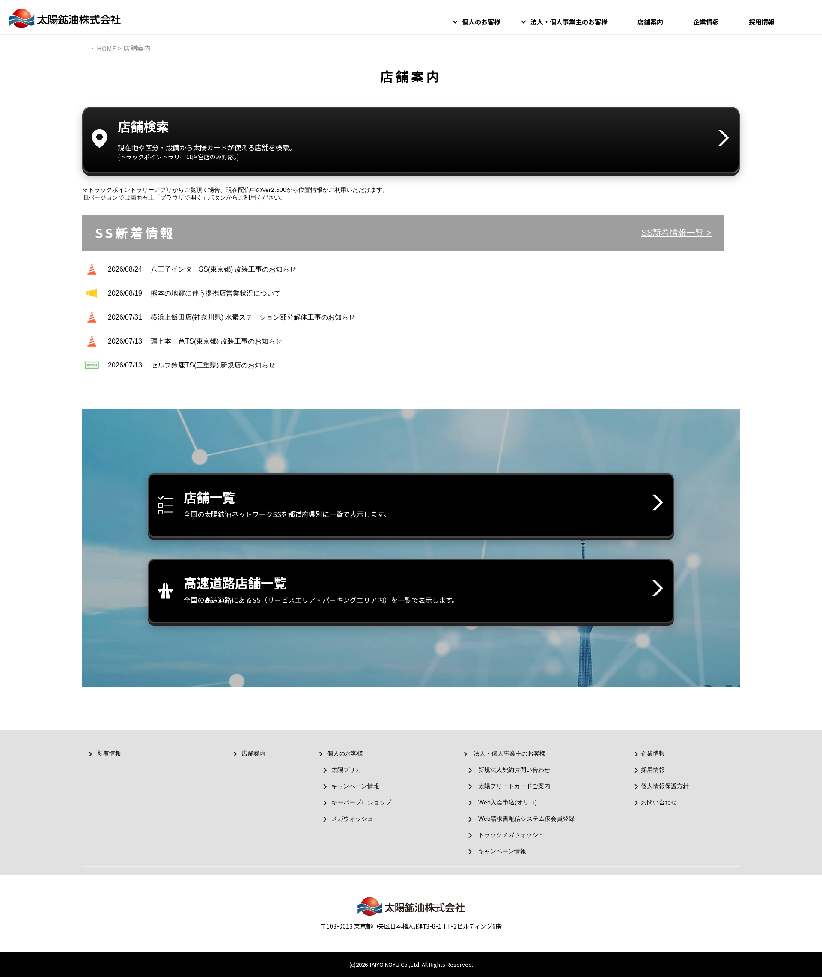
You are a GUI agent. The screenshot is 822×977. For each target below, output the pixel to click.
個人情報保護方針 (665, 786)
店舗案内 (650, 21)
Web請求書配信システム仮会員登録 (526, 818)
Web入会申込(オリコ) (507, 802)
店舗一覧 (287, 503)
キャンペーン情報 (355, 786)
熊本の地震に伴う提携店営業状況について (216, 293)
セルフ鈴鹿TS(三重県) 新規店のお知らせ (213, 365)
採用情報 (761, 21)
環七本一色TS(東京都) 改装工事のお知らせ (216, 341)
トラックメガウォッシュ (511, 834)
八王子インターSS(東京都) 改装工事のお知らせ (223, 269)
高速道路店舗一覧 (321, 589)
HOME (106, 48)
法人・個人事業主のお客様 (569, 21)
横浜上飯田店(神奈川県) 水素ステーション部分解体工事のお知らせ (253, 317)
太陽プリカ (346, 769)
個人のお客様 (481, 21)
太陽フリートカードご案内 (514, 786)
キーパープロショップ (361, 802)
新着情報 (109, 753)
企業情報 (706, 21)
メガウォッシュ (352, 818)
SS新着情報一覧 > (676, 232)
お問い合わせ (659, 802)
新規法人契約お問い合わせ (514, 769)
